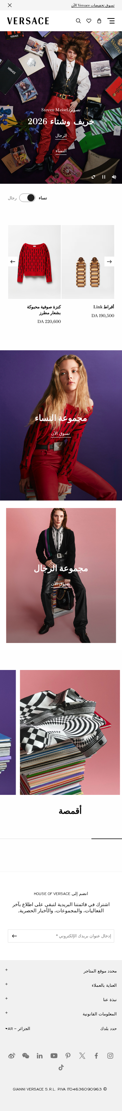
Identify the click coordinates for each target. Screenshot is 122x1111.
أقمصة (70, 810)
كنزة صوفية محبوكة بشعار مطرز (97, 309)
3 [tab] (46, 838)
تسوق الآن (61, 433)
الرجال (61, 135)
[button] (99, 20)
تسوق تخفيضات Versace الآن (93, 5)
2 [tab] (76, 838)
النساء (61, 151)
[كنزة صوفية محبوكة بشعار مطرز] (87, 262)
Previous (109, 261)
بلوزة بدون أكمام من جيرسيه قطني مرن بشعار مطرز (43, 312)
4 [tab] (15, 838)
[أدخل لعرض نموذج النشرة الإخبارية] (13, 936)
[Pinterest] (68, 1056)
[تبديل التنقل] (111, 21)
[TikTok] (61, 1067)
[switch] (27, 198)
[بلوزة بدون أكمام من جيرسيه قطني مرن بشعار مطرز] (34, 262)
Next (13, 261)
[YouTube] (54, 1056)
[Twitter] (82, 1056)
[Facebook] (96, 1056)
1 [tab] (106, 838)
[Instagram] (110, 1056)
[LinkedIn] (40, 1056)
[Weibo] (12, 1056)
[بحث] (78, 20)
